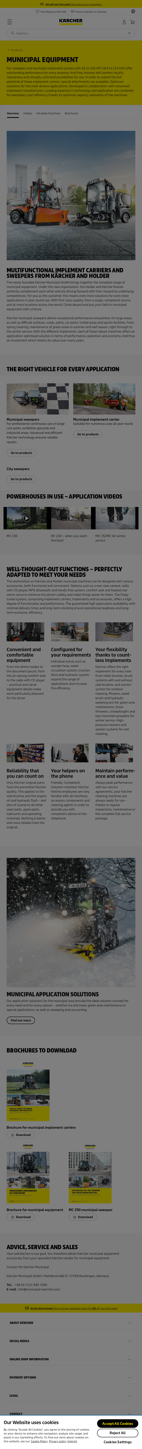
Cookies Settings (118, 1442)
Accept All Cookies (117, 1423)
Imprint (72, 1441)
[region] (71, 1432)
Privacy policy (58, 1441)
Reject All (118, 1433)
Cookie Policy (39, 1441)
